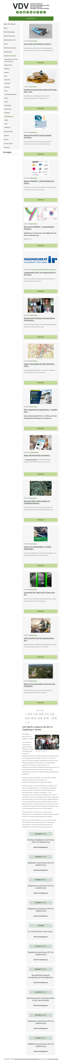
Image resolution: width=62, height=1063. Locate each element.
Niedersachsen (8, 52)
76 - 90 (52, 714)
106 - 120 (33, 718)
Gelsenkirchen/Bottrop (10, 94)
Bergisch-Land (8, 65)
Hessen (6, 44)
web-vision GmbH (53, 1059)
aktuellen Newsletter (31, 460)
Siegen (6, 120)
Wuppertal (7, 127)
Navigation (31, 18)
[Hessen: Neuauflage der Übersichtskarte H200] (41, 351)
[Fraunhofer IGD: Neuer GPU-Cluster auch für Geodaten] (41, 579)
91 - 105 (27, 718)
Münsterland (8, 109)
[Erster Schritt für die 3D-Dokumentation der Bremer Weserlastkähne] (40, 625)
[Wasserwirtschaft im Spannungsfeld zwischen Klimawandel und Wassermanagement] (40, 122)
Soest (6, 124)
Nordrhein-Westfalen (10, 56)
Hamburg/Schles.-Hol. (10, 40)
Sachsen (6, 140)
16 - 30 (30, 714)
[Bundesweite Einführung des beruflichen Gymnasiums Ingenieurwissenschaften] (41, 305)
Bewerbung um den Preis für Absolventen (11, 60)
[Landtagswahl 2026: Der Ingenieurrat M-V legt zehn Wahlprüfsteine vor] (40, 259)
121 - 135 (40, 718)
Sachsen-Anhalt (8, 144)
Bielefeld (7, 69)
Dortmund (7, 80)
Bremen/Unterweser (9, 36)
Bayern (6, 28)
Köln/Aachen (8, 106)
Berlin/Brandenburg (9, 32)
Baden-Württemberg (9, 24)
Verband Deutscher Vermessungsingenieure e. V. (27, 1059)
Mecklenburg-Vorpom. (10, 48)
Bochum (7, 73)
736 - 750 (54, 718)
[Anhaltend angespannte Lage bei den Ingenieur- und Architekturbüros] (40, 77)
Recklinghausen (9, 117)
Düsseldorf (7, 83)
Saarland (6, 136)
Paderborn (7, 113)
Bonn (6, 76)
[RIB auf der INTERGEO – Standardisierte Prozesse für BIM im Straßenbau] (40, 214)
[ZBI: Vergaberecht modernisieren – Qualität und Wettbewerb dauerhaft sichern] (41, 397)
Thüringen (7, 148)
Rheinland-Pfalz (8, 132)
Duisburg (7, 87)
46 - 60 (41, 714)
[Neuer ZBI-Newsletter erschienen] (41, 442)
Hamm (6, 102)
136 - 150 (46, 718)
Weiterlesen (40, 63)
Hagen (6, 98)
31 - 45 (35, 714)
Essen (6, 91)
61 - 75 (46, 714)
